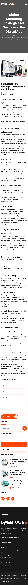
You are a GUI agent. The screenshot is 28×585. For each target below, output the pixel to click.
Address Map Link (6, 557)
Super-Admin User (8, 93)
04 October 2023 (8, 94)
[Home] (7, 4)
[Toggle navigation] (26, 4)
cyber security (14, 449)
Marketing (14, 444)
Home (14, 35)
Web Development (14, 440)
